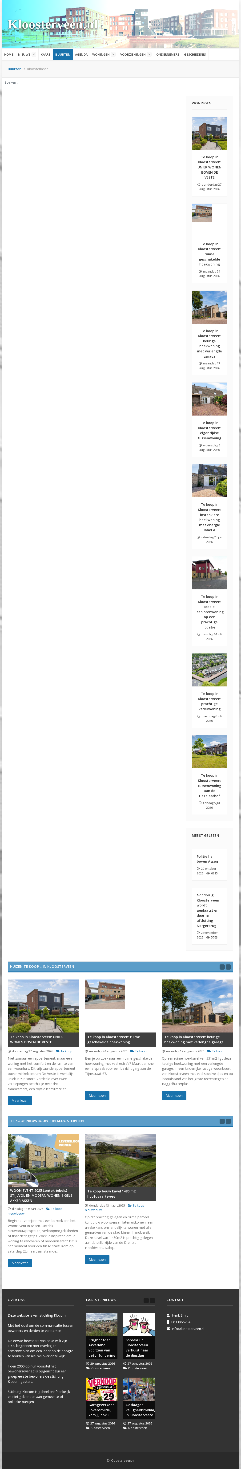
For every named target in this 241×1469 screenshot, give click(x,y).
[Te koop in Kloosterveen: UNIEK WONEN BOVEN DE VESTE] (209, 133)
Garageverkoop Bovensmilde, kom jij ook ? (101, 1410)
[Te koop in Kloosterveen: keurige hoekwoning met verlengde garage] (209, 307)
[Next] (228, 967)
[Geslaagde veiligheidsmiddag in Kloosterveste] (139, 1389)
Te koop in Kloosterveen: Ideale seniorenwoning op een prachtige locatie (210, 611)
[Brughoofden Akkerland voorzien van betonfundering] (102, 1324)
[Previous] (222, 967)
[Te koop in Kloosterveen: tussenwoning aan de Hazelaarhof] (209, 751)
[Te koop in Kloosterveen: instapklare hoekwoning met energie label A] (209, 480)
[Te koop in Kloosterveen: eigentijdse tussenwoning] (209, 399)
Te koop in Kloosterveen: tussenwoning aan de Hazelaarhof (209, 785)
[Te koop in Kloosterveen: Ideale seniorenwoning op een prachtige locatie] (209, 572)
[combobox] (120, 82)
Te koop (66, 1051)
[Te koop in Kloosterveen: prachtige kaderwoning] (209, 669)
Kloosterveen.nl (53, 24)
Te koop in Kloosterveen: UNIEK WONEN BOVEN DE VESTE (209, 167)
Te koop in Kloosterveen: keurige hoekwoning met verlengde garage (194, 1039)
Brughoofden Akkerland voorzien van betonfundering (101, 1348)
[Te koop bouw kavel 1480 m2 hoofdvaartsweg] (120, 1160)
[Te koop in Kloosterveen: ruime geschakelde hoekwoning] (209, 220)
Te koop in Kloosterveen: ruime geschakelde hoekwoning (209, 254)
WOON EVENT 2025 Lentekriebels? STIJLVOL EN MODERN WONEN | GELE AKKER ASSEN (41, 1195)
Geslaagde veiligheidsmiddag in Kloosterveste (140, 1410)
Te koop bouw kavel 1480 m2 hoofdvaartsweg (111, 1194)
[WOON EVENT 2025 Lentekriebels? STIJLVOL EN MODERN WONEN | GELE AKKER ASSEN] (43, 1160)
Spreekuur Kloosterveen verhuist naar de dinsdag (137, 1348)
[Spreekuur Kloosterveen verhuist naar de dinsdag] (139, 1324)
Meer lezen (20, 1100)
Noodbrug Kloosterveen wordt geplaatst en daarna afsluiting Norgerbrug (208, 910)
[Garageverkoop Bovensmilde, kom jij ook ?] (102, 1389)
